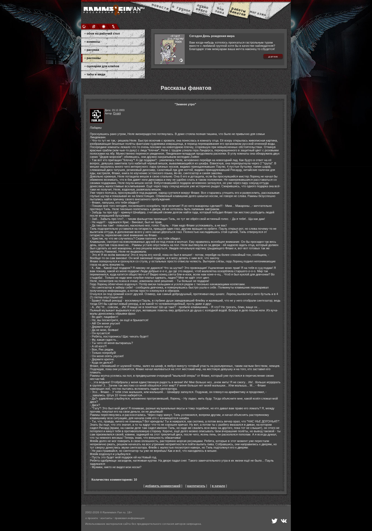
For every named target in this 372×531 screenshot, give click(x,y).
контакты (106, 518)
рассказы (93, 58)
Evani (117, 113)
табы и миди (96, 74)
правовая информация (129, 518)
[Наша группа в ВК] (284, 520)
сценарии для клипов (103, 66)
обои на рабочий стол (103, 33)
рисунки (93, 49)
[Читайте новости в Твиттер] (275, 520)
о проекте (91, 518)
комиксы (93, 41)
